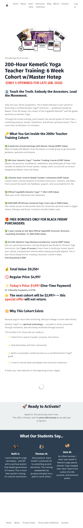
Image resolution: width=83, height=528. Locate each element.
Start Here (30, 5)
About (23, 3)
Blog (49, 3)
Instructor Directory (40, 5)
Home (15, 3)
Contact (65, 3)
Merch (56, 3)
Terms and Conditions (48, 522)
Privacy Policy (29, 522)
